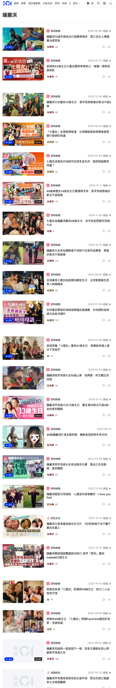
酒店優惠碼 (34, 3)
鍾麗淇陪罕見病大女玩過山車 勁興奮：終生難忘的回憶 (78, 377)
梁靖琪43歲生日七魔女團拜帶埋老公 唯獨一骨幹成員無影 (78, 68)
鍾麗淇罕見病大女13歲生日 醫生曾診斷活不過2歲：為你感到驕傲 (79, 407)
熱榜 (64, 3)
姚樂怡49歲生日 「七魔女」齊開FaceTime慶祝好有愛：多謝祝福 (78, 620)
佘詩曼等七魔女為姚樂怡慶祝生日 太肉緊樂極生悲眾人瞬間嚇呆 (78, 282)
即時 (57, 3)
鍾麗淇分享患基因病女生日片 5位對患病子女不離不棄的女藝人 (79, 525)
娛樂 (23, 3)
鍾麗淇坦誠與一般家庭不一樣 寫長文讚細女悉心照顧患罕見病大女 (78, 650)
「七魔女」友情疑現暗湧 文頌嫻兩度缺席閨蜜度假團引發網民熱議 (78, 133)
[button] (104, 47)
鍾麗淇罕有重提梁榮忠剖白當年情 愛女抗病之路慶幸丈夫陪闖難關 (78, 680)
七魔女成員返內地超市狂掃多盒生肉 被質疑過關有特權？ (78, 163)
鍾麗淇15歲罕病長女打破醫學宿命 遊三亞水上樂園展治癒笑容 (78, 38)
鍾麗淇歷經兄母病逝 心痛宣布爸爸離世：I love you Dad (79, 496)
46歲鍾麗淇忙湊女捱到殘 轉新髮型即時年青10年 (77, 434)
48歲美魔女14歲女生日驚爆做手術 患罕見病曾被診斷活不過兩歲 (78, 193)
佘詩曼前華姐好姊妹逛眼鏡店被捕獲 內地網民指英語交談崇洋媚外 (78, 311)
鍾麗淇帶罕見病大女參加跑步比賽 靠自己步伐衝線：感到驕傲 (76, 466)
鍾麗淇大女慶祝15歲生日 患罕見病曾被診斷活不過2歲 (79, 104)
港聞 (16, 3)
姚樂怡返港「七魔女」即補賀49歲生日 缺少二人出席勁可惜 (78, 591)
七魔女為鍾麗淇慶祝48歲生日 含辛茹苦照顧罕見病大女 (78, 222)
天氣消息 (47, 3)
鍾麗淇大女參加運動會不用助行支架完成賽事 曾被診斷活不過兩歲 (78, 252)
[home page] (7, 3)
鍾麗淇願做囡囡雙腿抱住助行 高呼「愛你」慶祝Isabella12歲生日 (75, 555)
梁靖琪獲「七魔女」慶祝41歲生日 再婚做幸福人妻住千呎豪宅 (78, 347)
